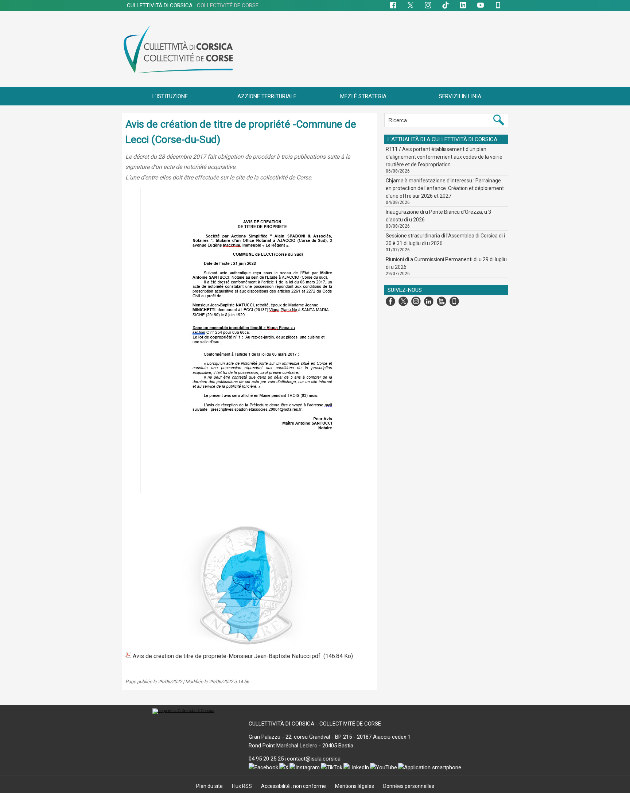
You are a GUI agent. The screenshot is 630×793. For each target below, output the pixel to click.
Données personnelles (408, 786)
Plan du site (210, 786)
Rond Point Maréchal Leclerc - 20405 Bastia (301, 745)
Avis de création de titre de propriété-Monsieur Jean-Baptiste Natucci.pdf (226, 656)
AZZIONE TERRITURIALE (266, 96)
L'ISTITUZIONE (170, 96)
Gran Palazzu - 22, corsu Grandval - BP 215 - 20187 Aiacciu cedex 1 (330, 737)
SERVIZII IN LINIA (460, 96)
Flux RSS (242, 786)
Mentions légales (355, 786)
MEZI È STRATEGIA (363, 96)
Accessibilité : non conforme (294, 786)
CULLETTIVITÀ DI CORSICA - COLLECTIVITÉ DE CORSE (315, 723)
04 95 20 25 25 (266, 758)
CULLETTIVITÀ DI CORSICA (192, 5)
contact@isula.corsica (314, 758)
